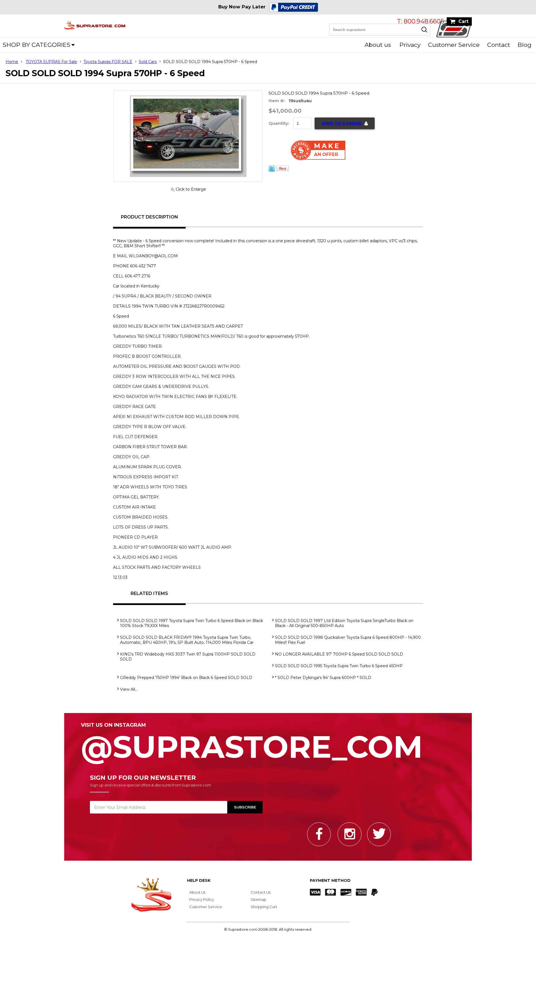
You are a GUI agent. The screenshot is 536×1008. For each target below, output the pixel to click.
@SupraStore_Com (252, 743)
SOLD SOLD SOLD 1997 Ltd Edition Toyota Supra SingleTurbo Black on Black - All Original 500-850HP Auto (344, 623)
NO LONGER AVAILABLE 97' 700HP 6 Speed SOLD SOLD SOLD (339, 654)
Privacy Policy (201, 899)
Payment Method (330, 880)
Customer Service (454, 44)
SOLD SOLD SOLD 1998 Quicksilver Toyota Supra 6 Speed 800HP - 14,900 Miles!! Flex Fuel (348, 640)
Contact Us (261, 892)
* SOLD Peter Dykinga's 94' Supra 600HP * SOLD (323, 677)
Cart (463, 21)
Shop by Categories (36, 44)
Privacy (409, 44)
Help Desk (198, 880)
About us (378, 44)
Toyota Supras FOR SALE (107, 61)
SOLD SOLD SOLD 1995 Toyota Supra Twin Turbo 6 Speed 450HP (339, 665)
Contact (498, 44)
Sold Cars (148, 61)
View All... (129, 689)
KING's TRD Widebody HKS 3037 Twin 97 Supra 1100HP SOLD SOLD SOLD (187, 657)
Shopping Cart (264, 906)
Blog (525, 44)
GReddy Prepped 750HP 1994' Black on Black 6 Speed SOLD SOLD (186, 677)
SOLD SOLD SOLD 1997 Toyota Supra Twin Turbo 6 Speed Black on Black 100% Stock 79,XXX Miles (191, 623)
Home (12, 61)
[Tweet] (272, 170)
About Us (197, 892)
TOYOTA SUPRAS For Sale (51, 61)
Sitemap (258, 899)
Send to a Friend (342, 123)
